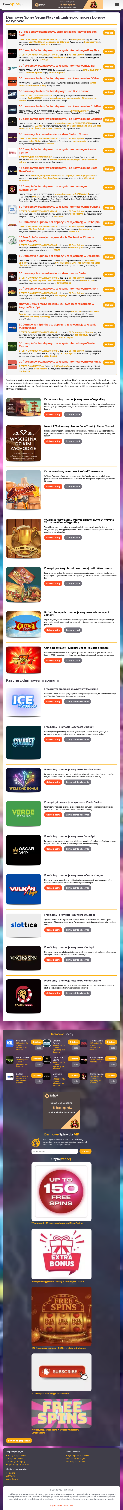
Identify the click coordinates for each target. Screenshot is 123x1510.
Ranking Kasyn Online (16, 1455)
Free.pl (13, 4)
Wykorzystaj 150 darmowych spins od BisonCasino (57, 1223)
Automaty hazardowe (75, 1461)
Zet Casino (10, 1476)
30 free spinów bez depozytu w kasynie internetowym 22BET (57, 65)
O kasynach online (14, 1458)
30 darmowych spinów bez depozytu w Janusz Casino (53, 273)
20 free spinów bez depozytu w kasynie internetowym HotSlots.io (60, 361)
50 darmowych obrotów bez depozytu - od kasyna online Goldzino (60, 118)
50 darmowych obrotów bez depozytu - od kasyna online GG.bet (59, 78)
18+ (71, 1505)
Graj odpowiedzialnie (59, 1505)
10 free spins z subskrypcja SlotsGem (50, 1393)
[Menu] (115, 5)
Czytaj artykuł (73, 414)
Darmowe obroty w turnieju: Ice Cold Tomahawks (73, 471)
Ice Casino (10, 1473)
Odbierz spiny (53, 414)
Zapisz (85, 1151)
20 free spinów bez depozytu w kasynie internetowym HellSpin (58, 288)
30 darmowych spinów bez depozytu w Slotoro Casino (53, 134)
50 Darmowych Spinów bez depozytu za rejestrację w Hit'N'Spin (59, 222)
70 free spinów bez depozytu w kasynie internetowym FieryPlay (59, 50)
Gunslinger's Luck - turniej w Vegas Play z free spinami (76, 647)
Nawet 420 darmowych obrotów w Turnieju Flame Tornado (79, 426)
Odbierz (109, 33)
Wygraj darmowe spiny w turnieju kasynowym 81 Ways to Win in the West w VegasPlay (79, 521)
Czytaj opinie (77, 701)
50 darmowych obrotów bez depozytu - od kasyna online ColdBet (60, 106)
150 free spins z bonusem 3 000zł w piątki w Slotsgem (59, 1348)
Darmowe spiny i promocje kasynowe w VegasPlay (74, 399)
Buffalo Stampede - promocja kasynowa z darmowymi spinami (76, 613)
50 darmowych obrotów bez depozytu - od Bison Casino (54, 91)
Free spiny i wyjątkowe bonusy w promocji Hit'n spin (58, 1281)
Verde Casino (12, 1479)
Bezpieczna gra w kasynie (17, 1464)
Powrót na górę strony (19, 1441)
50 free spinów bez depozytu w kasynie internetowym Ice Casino (59, 206)
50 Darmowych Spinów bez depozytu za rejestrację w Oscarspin (59, 255)
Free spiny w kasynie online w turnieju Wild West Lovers (78, 568)
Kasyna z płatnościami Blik (77, 1455)
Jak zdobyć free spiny (15, 1461)
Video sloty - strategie (75, 1458)
